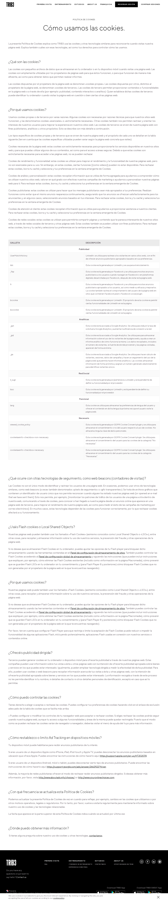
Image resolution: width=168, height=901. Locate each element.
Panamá (12, 891)
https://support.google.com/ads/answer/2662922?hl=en (76, 766)
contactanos (95, 835)
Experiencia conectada (78, 867)
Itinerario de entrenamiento (80, 864)
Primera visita (44, 4)
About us (92, 4)
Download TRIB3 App (116, 888)
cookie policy (58, 898)
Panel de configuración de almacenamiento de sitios (97, 552)
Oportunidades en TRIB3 (123, 864)
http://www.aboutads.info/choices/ (57, 777)
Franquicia (106, 4)
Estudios (79, 4)
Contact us (21, 877)
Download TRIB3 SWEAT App (149, 888)
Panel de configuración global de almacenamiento (65, 556)
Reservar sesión (126, 4)
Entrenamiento (63, 4)
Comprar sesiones (150, 4)
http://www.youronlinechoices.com (96, 777)
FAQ (45, 864)
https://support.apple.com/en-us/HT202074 (123, 755)
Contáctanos (100, 864)
